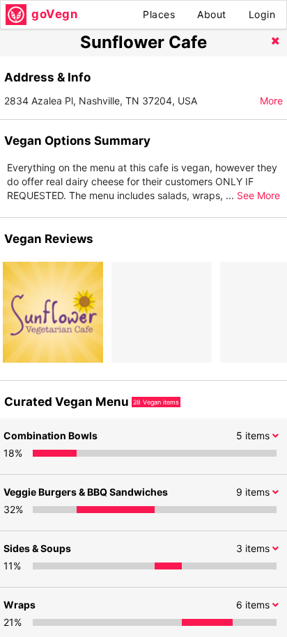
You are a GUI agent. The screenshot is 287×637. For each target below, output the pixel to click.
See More (258, 195)
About (211, 14)
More (271, 101)
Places (159, 14)
